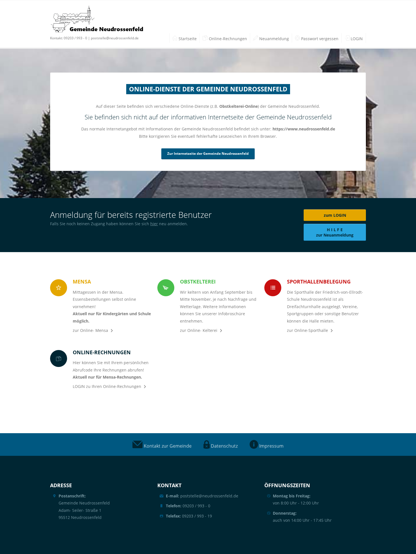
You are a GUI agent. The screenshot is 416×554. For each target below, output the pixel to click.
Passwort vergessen (319, 38)
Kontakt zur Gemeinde (167, 446)
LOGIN (356, 38)
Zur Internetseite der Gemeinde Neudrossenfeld (208, 153)
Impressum (271, 446)
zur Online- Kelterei (198, 330)
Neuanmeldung (273, 38)
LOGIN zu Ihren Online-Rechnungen (107, 386)
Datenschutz (224, 446)
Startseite (187, 38)
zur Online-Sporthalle (307, 330)
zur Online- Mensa (90, 330)
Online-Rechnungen (227, 38)
